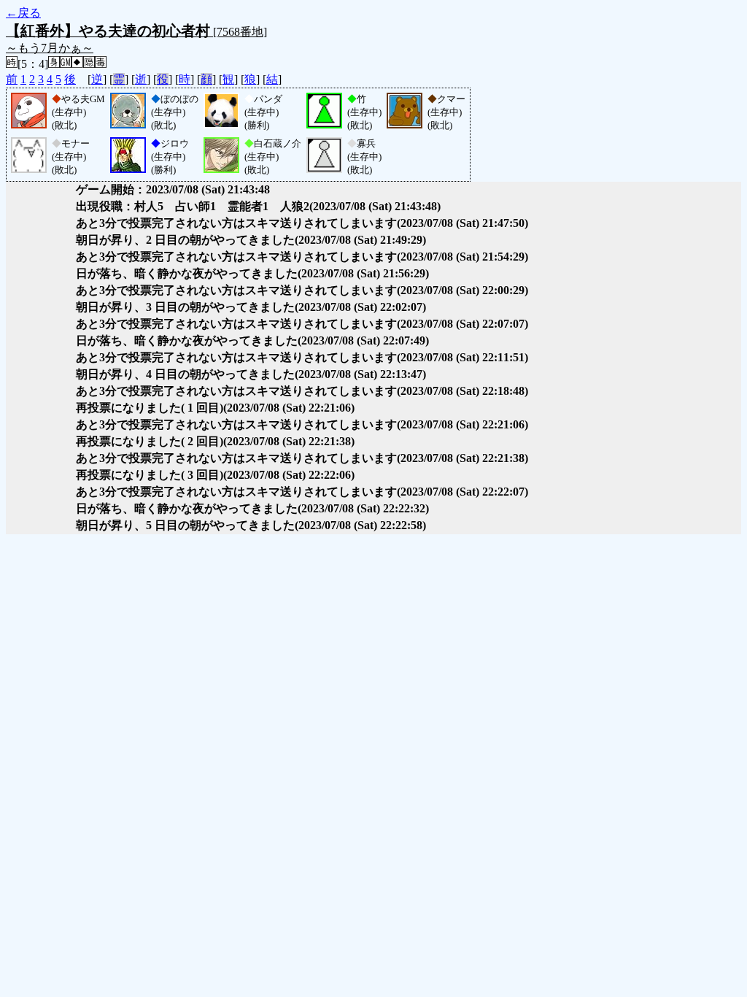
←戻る (23, 13)
